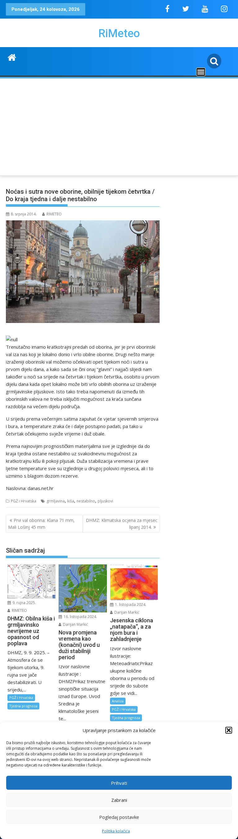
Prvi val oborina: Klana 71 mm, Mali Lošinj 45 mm (41, 523)
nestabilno (86, 501)
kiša (70, 501)
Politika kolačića (116, 831)
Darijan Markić (75, 624)
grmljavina (55, 501)
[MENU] (200, 72)
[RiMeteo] (12, 56)
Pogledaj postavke (119, 817)
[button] (229, 730)
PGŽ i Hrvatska (23, 501)
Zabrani (119, 800)
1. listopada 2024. (130, 604)
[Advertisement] (119, 125)
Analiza (118, 701)
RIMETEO (54, 214)
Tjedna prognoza (23, 706)
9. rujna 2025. (23, 602)
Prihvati (119, 783)
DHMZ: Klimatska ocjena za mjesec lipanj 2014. (121, 523)
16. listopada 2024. (80, 616)
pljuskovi (105, 501)
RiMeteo (119, 33)
